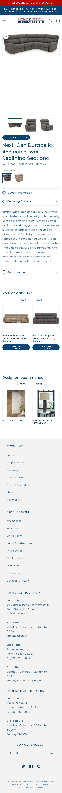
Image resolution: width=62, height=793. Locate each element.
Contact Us (14, 500)
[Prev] (3, 126)
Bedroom (12, 528)
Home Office (15, 550)
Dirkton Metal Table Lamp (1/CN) (42, 421)
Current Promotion (18, 485)
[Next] (58, 126)
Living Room (14, 565)
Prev (23, 300)
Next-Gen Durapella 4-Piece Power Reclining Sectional (14, 338)
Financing (13, 470)
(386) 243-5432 (20, 613)
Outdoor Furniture (18, 580)
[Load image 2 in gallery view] (31, 125)
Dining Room (14, 535)
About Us (12, 492)
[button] (4, 20)
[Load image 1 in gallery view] (15, 125)
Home (10, 455)
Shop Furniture (16, 462)
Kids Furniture (15, 558)
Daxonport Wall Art (12, 420)
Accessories (14, 520)
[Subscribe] (51, 753)
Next (39, 300)
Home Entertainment (20, 543)
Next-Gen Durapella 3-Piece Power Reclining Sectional (44, 338)
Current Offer (15, 477)
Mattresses (13, 573)
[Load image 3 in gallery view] (47, 125)
